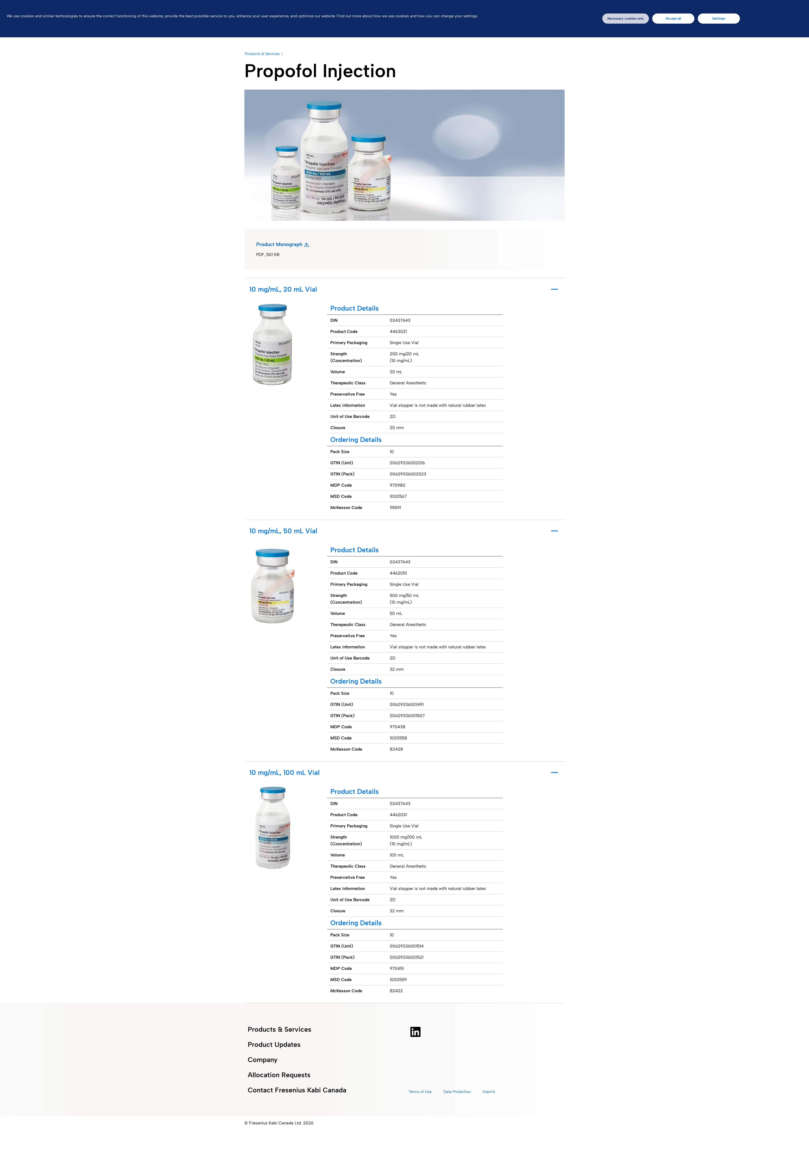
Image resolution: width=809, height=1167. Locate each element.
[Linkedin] (415, 1032)
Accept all (673, 18)
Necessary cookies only (625, 18)
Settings (718, 18)
